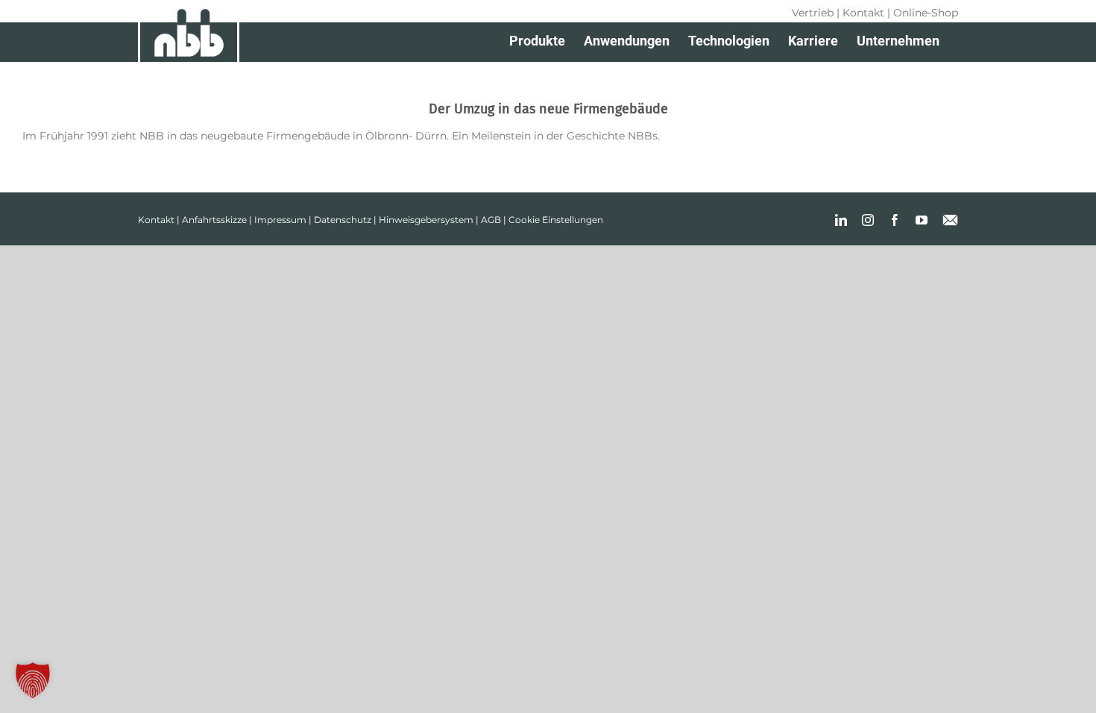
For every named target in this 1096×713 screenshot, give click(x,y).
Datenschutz (342, 219)
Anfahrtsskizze (214, 219)
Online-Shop (925, 12)
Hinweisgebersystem (426, 219)
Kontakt (863, 12)
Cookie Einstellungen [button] (555, 219)
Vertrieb (813, 12)
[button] (33, 680)
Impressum (280, 219)
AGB (491, 219)
